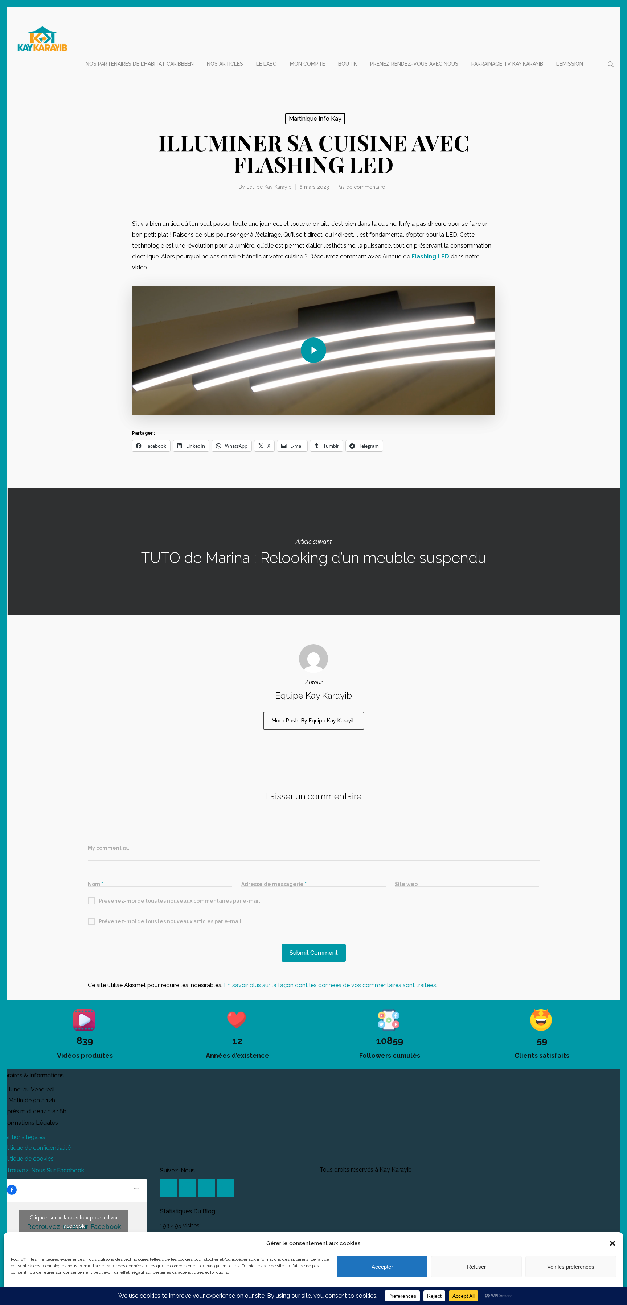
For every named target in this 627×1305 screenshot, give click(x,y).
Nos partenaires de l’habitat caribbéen (140, 64)
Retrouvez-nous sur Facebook (42, 1170)
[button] (612, 1243)
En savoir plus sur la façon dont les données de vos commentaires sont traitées (330, 985)
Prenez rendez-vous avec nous (414, 64)
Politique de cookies (27, 1158)
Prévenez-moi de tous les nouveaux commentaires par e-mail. (180, 901)
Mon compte (307, 64)
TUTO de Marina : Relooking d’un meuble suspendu (313, 551)
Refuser (476, 1267)
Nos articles (225, 64)
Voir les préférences (570, 1267)
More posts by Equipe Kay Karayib (314, 721)
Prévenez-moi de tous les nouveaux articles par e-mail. (171, 921)
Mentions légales (22, 1137)
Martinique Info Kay (315, 118)
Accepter (382, 1267)
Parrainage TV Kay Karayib (507, 64)
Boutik (347, 64)
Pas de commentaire (361, 187)
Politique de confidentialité (35, 1147)
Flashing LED (430, 256)
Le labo (266, 64)
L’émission (569, 64)
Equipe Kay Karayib (269, 187)
